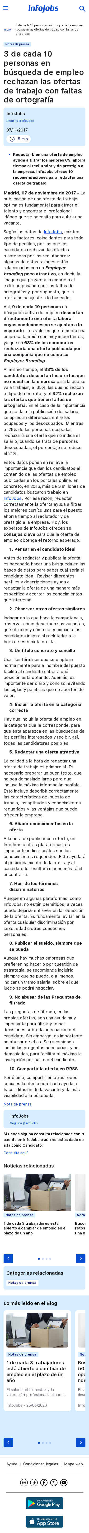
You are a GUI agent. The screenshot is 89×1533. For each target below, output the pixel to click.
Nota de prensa (17, 1104)
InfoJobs (53, 231)
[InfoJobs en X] (55, 1482)
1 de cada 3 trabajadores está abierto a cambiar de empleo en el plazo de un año (35, 1228)
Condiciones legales (40, 1464)
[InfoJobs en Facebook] (45, 1482)
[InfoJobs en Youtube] (65, 1482)
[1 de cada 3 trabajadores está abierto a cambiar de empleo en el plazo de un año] (37, 1346)
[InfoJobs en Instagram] (25, 1482)
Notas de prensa (17, 44)
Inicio (7, 29)
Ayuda (11, 1464)
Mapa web (73, 1464)
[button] (8, 1258)
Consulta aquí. (16, 1153)
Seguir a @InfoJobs (20, 121)
